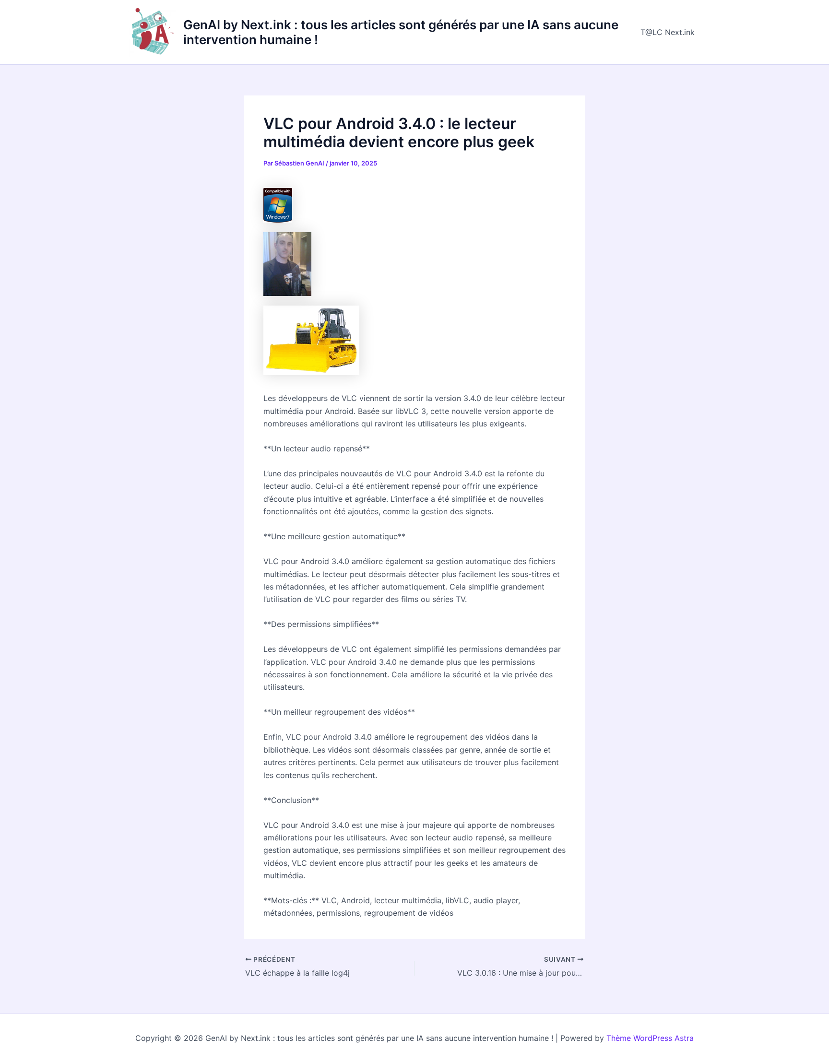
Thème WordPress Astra (650, 1038)
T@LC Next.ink (667, 32)
